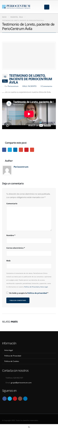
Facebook (4, 150)
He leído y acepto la (28, 293)
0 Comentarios (46, 86)
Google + (21, 150)
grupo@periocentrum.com (21, 382)
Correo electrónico (15, 248)
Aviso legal (8, 350)
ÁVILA (24, 86)
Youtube (15, 399)
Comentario (11, 203)
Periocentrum (13, 86)
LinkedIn (15, 150)
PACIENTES (32, 86)
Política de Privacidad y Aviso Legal (36, 287)
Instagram (20, 399)
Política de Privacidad (12, 356)
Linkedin (25, 399)
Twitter (10, 150)
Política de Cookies (11, 361)
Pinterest (26, 150)
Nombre (10, 235)
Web (8, 260)
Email (32, 150)
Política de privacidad (37, 293)
